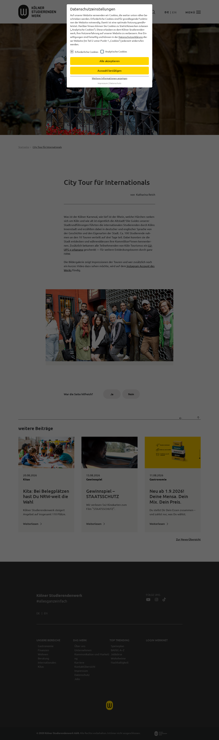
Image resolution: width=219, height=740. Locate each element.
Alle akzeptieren (110, 61)
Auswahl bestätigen (109, 70)
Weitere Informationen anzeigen (109, 78)
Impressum (103, 83)
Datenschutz (115, 83)
